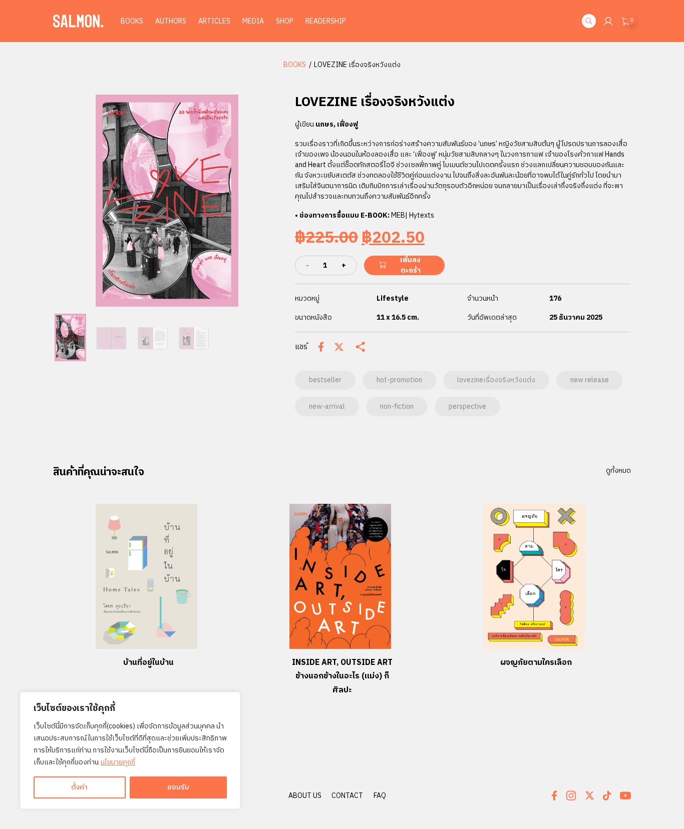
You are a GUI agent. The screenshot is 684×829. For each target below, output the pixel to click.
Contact (347, 795)
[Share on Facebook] (321, 347)
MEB (398, 215)
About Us (304, 795)
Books (132, 21)
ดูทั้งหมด (618, 470)
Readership (325, 21)
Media (253, 21)
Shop (284, 21)
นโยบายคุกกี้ (118, 762)
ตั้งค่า (79, 787)
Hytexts (421, 215)
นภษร (324, 124)
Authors (170, 21)
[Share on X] (339, 347)
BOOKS (294, 65)
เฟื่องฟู (347, 124)
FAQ (380, 795)
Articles (214, 21)
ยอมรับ (178, 787)
